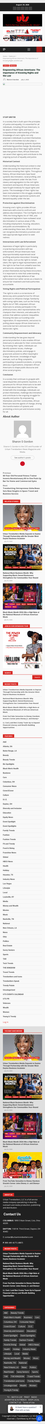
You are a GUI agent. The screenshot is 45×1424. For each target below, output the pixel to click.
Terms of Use (28, 1402)
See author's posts (22, 457)
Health (5, 866)
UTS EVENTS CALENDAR (13, 994)
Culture (6, 65)
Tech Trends (8, 963)
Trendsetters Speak (11, 981)
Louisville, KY (8, 897)
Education (7, 813)
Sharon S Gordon (12, 80)
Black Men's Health (11, 768)
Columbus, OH (9, 782)
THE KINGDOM (9, 968)
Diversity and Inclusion (12, 808)
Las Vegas (7, 884)
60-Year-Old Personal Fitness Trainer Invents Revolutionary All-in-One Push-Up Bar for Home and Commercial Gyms (22, 477)
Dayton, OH (16, 528)
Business (8, 528)
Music (24, 604)
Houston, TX (8, 875)
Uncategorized (9, 990)
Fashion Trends (9, 839)
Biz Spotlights (8, 764)
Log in (5, 1022)
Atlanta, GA (7, 746)
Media (5, 901)
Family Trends (9, 830)
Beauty (6, 755)
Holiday (6, 870)
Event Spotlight (9, 822)
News (37, 528)
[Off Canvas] (4, 49)
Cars (5, 777)
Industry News (9, 879)
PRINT (27, 1397)
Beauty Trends (9, 760)
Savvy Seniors (9, 950)
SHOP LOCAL (33, 1400)
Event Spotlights (9, 826)
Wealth (6, 1008)
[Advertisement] (22, 31)
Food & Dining (8, 848)
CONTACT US (15, 1402)
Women (6, 1012)
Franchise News (9, 853)
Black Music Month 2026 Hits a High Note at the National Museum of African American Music (22, 596)
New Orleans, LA (10, 928)
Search (8, 673)
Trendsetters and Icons (12, 977)
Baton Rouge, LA (10, 751)
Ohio (5, 937)
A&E (6, 604)
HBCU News (8, 861)
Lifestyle (6, 888)
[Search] (33, 49)
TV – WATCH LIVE (14, 1397)
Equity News (8, 817)
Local (24, 528)
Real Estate (7, 946)
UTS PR (6, 999)
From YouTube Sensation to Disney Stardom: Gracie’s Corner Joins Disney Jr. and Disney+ (22, 1165)
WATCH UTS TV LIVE (39, 49)
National (13, 65)
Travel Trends (8, 972)
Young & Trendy (9, 1016)
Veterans (6, 1003)
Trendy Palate (8, 985)
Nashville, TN (31, 604)
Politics (6, 941)
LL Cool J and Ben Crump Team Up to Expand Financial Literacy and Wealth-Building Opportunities (21, 725)
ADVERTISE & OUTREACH (16, 1400)
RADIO (34, 1397)
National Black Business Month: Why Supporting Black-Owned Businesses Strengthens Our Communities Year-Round (22, 557)
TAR (4, 959)
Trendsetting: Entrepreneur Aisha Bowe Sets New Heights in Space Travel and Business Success (21, 489)
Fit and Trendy (9, 844)
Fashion (6, 835)
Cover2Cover (8, 791)
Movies (6, 910)
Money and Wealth (10, 906)
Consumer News (9, 786)
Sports (5, 954)
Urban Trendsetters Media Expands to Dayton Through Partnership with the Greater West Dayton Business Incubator (22, 518)
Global (5, 857)
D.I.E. (5, 799)
